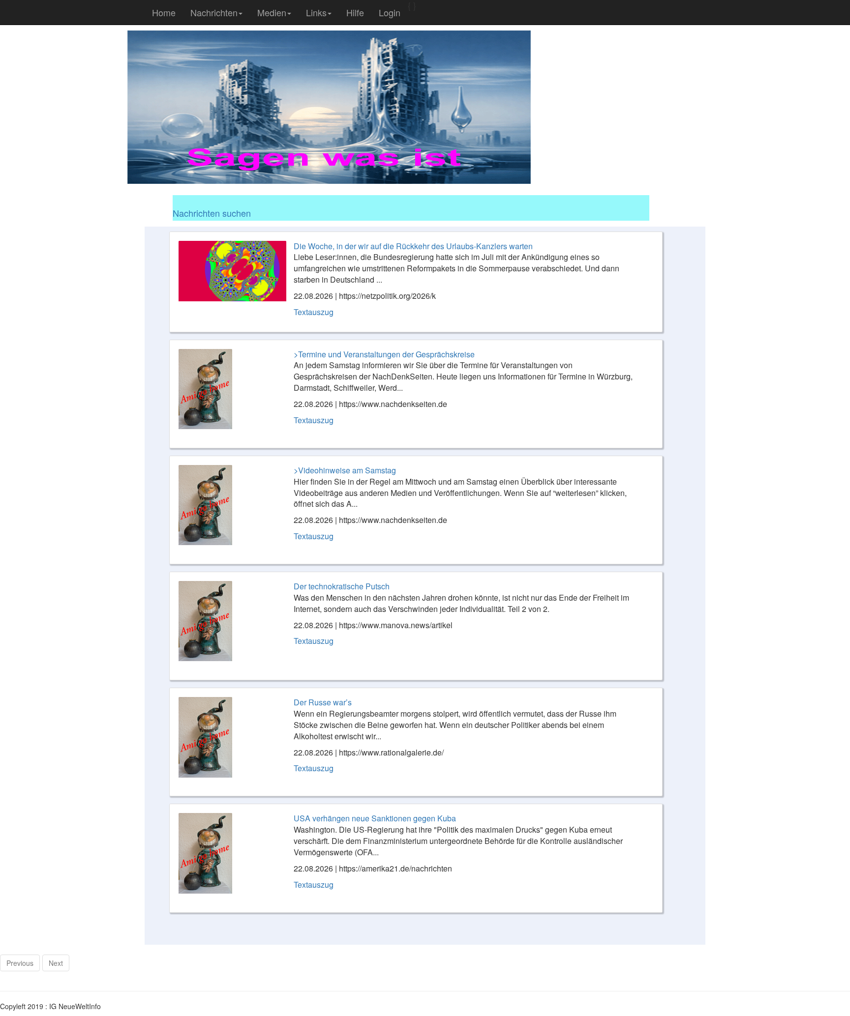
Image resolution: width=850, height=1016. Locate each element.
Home (164, 12)
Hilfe (355, 12)
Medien (271, 12)
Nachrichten (214, 12)
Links (316, 12)
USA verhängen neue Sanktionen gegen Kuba (375, 818)
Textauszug (314, 312)
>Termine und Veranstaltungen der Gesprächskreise (384, 354)
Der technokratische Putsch (342, 586)
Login (389, 12)
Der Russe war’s (323, 702)
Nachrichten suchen (212, 212)
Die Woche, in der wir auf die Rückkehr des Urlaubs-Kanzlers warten (413, 246)
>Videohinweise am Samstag (345, 470)
